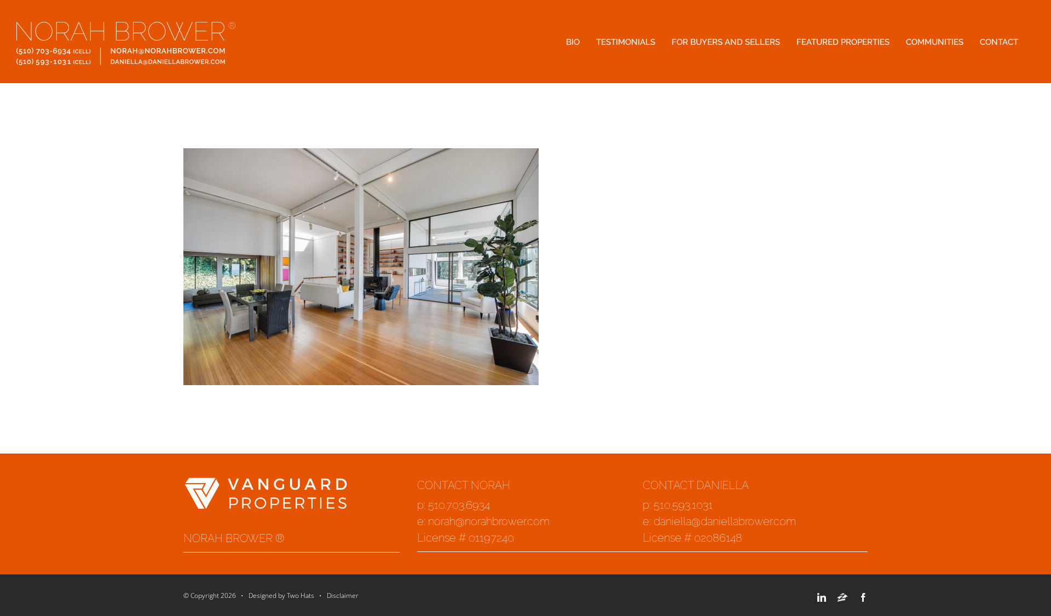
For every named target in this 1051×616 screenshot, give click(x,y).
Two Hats (300, 595)
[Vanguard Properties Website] (265, 484)
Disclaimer (343, 595)
